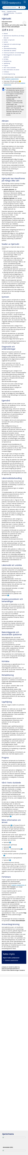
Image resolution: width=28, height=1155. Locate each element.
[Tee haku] (24, 7)
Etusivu (3, 11)
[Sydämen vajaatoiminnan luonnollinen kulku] (10, 293)
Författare (6, 72)
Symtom (6, 42)
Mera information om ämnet (11, 69)
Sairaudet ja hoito (11, 11)
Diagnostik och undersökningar (12, 44)
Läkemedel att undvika (10, 50)
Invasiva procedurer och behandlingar (14, 52)
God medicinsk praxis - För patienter (13, 13)
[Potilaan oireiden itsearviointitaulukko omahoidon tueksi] (10, 474)
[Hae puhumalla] (19, 7)
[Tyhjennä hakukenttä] (21, 7)
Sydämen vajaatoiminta (11, 960)
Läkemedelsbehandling (10, 48)
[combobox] (14, 7)
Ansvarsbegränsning (9, 74)
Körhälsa (6, 59)
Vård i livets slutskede (10, 67)
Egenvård (6, 46)
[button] (3, 29)
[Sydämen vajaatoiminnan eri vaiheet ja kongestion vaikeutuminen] (8, 291)
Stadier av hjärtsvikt (9, 40)
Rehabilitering (7, 61)
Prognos (6, 65)
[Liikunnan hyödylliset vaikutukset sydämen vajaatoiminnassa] (10, 442)
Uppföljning (7, 63)
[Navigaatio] (24, 2)
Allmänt (6, 33)
